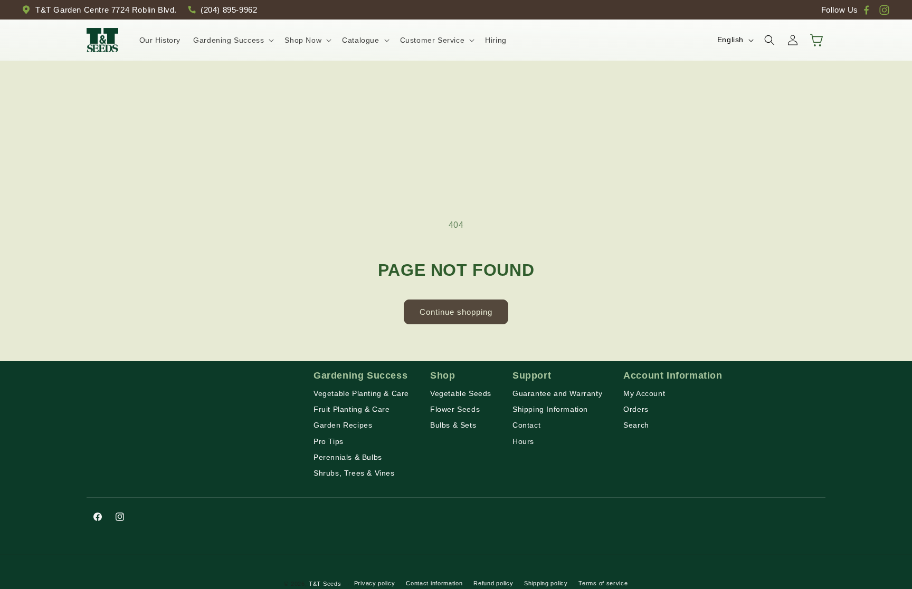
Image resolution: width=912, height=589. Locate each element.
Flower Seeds (455, 409)
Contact (526, 425)
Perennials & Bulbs (348, 457)
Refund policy (493, 583)
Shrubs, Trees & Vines (354, 473)
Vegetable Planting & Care (361, 393)
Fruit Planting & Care (352, 409)
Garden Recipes (343, 425)
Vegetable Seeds (460, 393)
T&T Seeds (325, 584)
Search (636, 425)
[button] (232, 40)
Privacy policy (374, 583)
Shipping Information (550, 409)
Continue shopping (456, 311)
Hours (523, 441)
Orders (636, 409)
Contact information (434, 583)
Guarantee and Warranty (557, 393)
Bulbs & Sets (453, 425)
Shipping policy (546, 583)
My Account (644, 393)
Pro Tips (329, 441)
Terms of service (603, 583)
